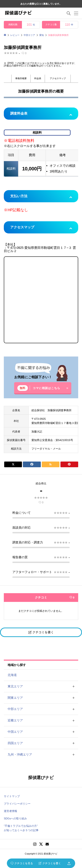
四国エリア (15, 743)
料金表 (37, 78)
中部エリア (15, 709)
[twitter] (41, 844)
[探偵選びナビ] (18, 13)
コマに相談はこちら (46, 388)
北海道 (12, 675)
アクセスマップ (58, 78)
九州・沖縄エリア (20, 754)
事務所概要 (21, 78)
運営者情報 (10, 811)
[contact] (47, 844)
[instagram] (34, 844)
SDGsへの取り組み (15, 818)
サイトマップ (12, 796)
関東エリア (15, 697)
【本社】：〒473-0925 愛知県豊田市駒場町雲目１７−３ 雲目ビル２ (40, 239)
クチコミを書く (50, 863)
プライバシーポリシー (17, 803)
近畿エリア (15, 720)
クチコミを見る (22, 863)
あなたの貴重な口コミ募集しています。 (41, 3)
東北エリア (15, 686)
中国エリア (15, 731)
